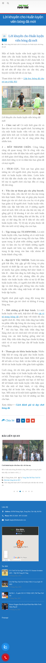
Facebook (18, 421)
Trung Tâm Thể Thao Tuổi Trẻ (31, 478)
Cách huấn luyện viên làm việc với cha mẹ (16, 465)
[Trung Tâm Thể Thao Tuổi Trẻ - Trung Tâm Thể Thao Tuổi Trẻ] (23, 6)
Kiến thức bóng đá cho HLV (12, 480)
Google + (28, 421)
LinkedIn (23, 421)
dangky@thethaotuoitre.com (17, 520)
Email (33, 421)
